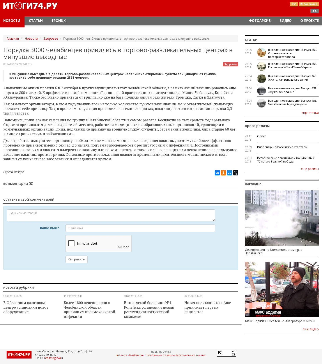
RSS (294, 4)
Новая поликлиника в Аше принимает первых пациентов (207, 307)
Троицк (58, 20)
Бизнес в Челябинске (130, 355)
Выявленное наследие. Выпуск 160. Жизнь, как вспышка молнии (292, 77)
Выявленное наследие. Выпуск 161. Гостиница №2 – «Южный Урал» (292, 65)
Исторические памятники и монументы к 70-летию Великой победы (286, 159)
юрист (261, 136)
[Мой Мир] (229, 172)
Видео (286, 20)
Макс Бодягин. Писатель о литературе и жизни (280, 321)
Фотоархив (260, 20)
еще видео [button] (311, 329)
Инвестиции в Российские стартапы (282, 147)
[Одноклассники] (223, 172)
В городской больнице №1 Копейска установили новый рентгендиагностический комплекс (149, 309)
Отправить (76, 259)
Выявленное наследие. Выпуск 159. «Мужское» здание (292, 90)
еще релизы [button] (310, 169)
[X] (235, 172)
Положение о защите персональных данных (176, 355)
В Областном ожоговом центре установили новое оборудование (25, 307)
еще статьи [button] (310, 113)
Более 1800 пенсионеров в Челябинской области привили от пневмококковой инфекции (89, 309)
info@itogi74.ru (53, 358)
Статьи (36, 20)
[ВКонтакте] (217, 172)
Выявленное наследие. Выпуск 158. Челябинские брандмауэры (292, 102)
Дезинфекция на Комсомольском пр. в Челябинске (273, 251)
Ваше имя (49, 228)
